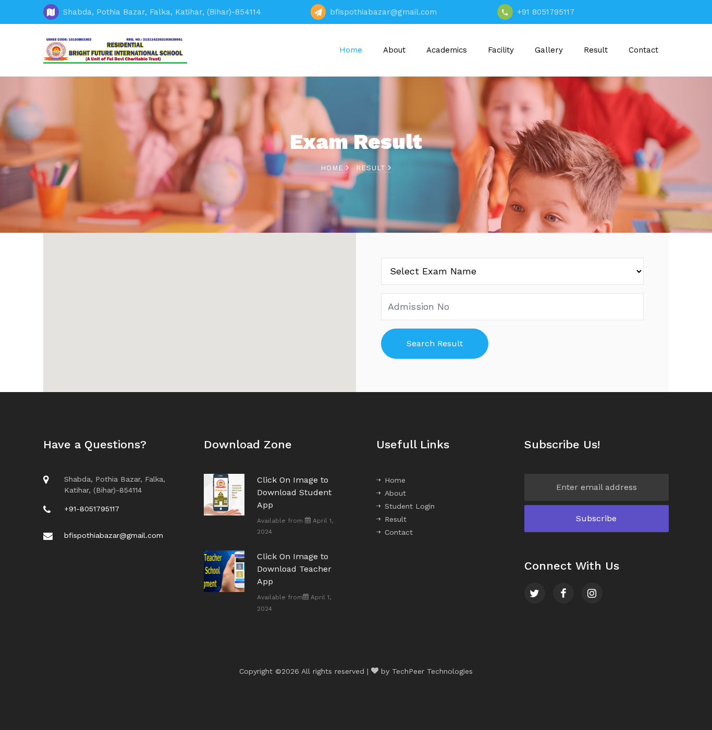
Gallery (549, 50)
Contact (643, 50)
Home (350, 50)
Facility (501, 50)
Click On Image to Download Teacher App (294, 568)
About (394, 50)
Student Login (410, 506)
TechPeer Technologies (432, 671)
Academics (446, 50)
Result (596, 50)
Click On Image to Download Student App (294, 492)
